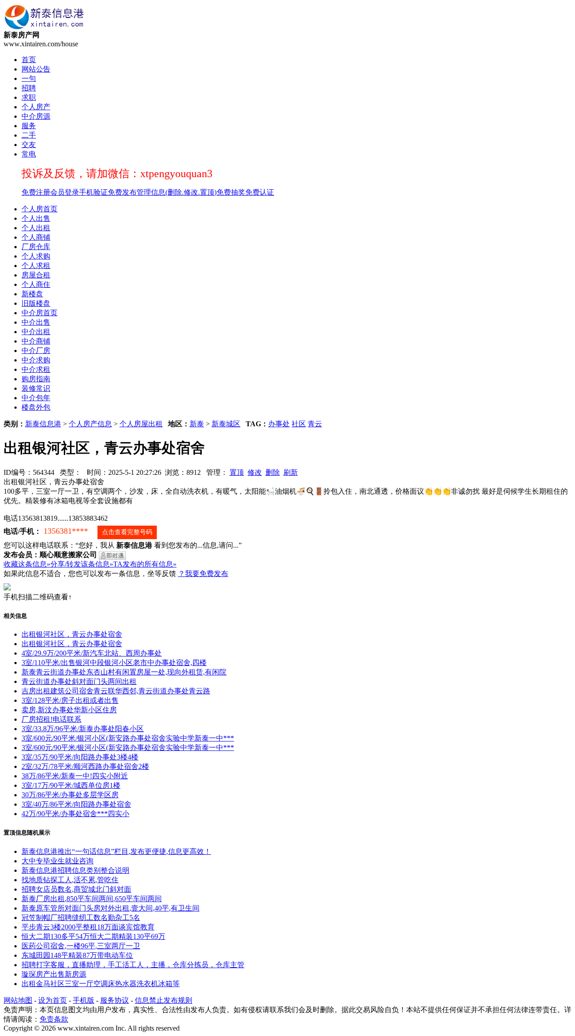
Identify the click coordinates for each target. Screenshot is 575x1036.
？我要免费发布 (203, 573)
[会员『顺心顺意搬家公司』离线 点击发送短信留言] (112, 555)
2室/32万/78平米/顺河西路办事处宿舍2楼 (85, 766)
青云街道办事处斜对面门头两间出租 (79, 681)
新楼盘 (32, 294)
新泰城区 (226, 424)
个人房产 (36, 107)
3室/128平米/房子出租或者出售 (70, 700)
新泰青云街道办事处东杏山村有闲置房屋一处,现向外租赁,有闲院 (124, 672)
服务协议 (114, 1000)
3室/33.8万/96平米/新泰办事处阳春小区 (83, 728)
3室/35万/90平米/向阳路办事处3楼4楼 (80, 757)
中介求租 (36, 369)
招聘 (29, 88)
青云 (315, 424)
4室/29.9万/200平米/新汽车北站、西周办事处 (92, 653)
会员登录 (64, 192)
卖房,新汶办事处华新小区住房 (69, 710)
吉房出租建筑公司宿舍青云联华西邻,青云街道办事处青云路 (116, 691)
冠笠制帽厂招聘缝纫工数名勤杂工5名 (81, 917)
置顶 (237, 472)
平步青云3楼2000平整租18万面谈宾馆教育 (88, 927)
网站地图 (18, 1000)
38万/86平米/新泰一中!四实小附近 (75, 776)
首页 (29, 59)
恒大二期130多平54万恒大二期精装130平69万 (93, 936)
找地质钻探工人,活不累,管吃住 (70, 880)
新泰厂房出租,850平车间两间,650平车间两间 (92, 898)
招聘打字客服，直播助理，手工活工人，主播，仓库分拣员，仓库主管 (133, 965)
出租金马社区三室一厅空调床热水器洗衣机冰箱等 (101, 983)
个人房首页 (40, 209)
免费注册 (36, 192)
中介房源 (36, 116)
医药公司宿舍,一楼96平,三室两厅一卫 (81, 946)
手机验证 (93, 192)
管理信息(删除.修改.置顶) (177, 192)
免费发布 (122, 192)
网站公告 (36, 69)
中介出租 (36, 331)
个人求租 (36, 265)
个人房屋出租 (141, 424)
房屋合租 (36, 275)
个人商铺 (36, 237)
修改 (255, 472)
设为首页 (52, 1000)
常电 (29, 154)
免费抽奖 (231, 192)
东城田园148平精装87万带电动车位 (77, 955)
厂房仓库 (36, 246)
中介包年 (36, 398)
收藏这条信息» (27, 564)
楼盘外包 (36, 407)
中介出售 (36, 322)
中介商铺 (36, 341)
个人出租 (36, 228)
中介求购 (36, 360)
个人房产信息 (90, 424)
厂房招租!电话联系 (51, 719)
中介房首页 (40, 313)
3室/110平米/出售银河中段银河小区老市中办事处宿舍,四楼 (114, 662)
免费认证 (259, 192)
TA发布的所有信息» (145, 564)
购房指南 (36, 379)
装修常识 (36, 388)
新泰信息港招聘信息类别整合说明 (75, 870)
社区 (299, 424)
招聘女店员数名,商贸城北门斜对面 (76, 889)
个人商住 (36, 284)
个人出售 (36, 218)
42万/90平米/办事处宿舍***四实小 (75, 813)
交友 (29, 144)
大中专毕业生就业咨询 (57, 861)
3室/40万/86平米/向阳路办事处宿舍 (76, 804)
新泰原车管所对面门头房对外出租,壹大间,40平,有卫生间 (110, 908)
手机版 (83, 1000)
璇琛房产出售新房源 (54, 974)
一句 (29, 78)
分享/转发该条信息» (81, 564)
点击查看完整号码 (127, 532)
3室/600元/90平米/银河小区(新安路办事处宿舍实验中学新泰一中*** (128, 738)
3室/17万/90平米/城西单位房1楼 (71, 785)
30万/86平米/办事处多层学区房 (70, 795)
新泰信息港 (43, 424)
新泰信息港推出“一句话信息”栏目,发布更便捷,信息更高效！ (116, 851)
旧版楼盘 (36, 303)
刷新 (290, 472)
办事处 (279, 424)
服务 (29, 126)
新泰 (197, 424)
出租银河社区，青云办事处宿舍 (72, 634)
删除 (272, 472)
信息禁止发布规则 (163, 1000)
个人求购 (36, 256)
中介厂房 (36, 350)
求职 (29, 97)
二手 (29, 135)
